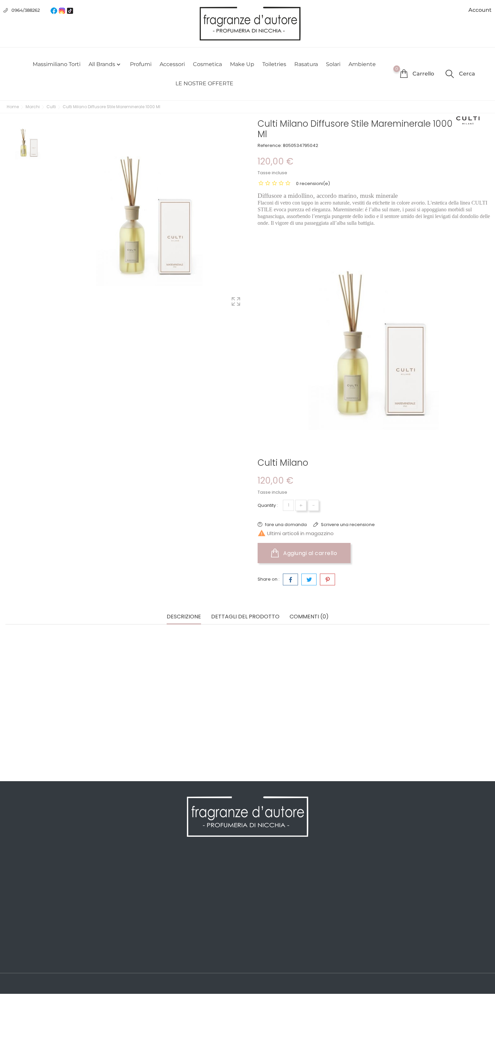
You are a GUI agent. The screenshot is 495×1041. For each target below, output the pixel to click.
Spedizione (141, 868)
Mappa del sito (146, 939)
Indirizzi (260, 898)
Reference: (270, 145)
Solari (333, 64)
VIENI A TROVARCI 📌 (153, 959)
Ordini (258, 878)
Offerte (14, 868)
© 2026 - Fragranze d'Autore (39, 984)
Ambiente (362, 64)
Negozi (136, 949)
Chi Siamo (140, 888)
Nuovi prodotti (22, 878)
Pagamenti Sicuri (149, 898)
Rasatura (306, 64)
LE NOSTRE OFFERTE (204, 83)
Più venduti (19, 888)
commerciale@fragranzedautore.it (430, 910)
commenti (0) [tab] (309, 616)
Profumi (141, 64)
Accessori (172, 64)
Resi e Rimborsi (147, 909)
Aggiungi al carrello (309, 553)
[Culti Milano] (467, 120)
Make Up (242, 64)
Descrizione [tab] (184, 616)
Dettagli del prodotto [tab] (245, 616)
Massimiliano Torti (56, 64)
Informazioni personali (278, 868)
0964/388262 (25, 10)
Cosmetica (207, 64)
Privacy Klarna (145, 919)
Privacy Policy (144, 878)
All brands (105, 64)
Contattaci (140, 929)
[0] (403, 73)
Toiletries (274, 64)
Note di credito (269, 888)
